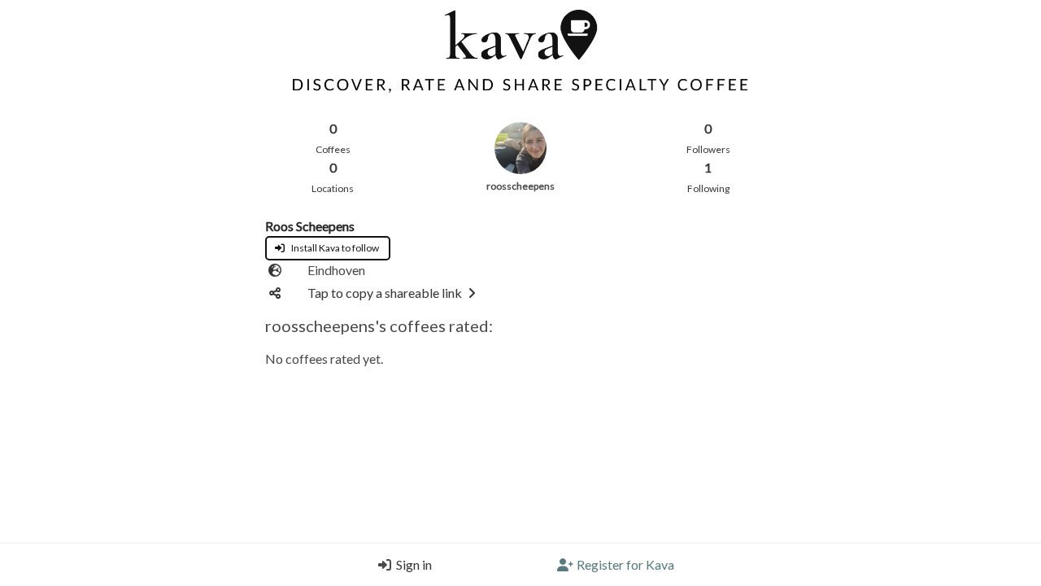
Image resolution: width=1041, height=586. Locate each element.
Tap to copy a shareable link (384, 292)
